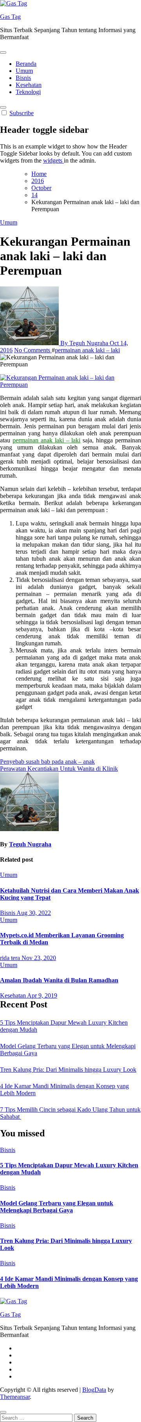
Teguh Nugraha (30, 844)
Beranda (26, 63)
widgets (53, 160)
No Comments (33, 350)
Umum (24, 70)
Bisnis (23, 77)
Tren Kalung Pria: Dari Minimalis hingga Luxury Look (68, 1069)
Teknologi (28, 92)
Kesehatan (29, 85)
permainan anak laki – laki (87, 350)
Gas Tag (10, 16)
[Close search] (3, 1412)
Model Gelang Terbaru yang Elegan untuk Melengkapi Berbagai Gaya (56, 1207)
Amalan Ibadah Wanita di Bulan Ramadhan (59, 980)
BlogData (94, 1389)
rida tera (11, 958)
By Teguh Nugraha (84, 343)
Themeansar (15, 1396)
